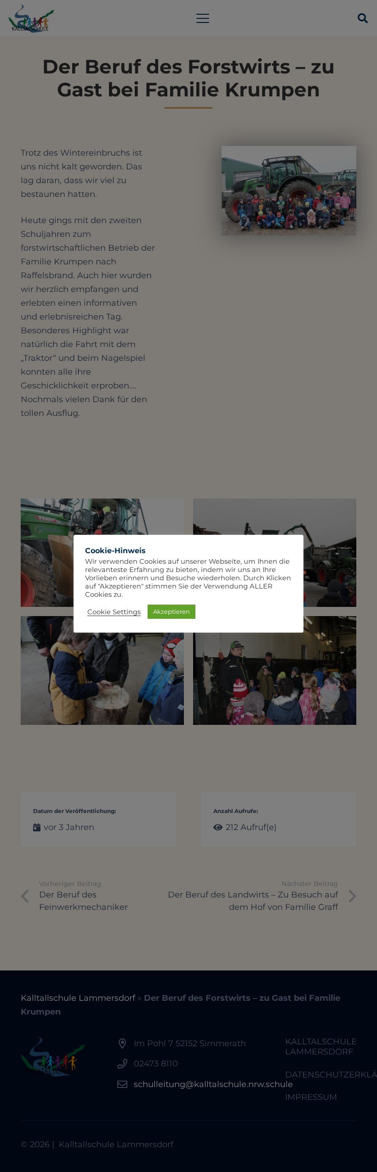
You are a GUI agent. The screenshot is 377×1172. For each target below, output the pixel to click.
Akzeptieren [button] (171, 611)
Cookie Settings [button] (114, 612)
